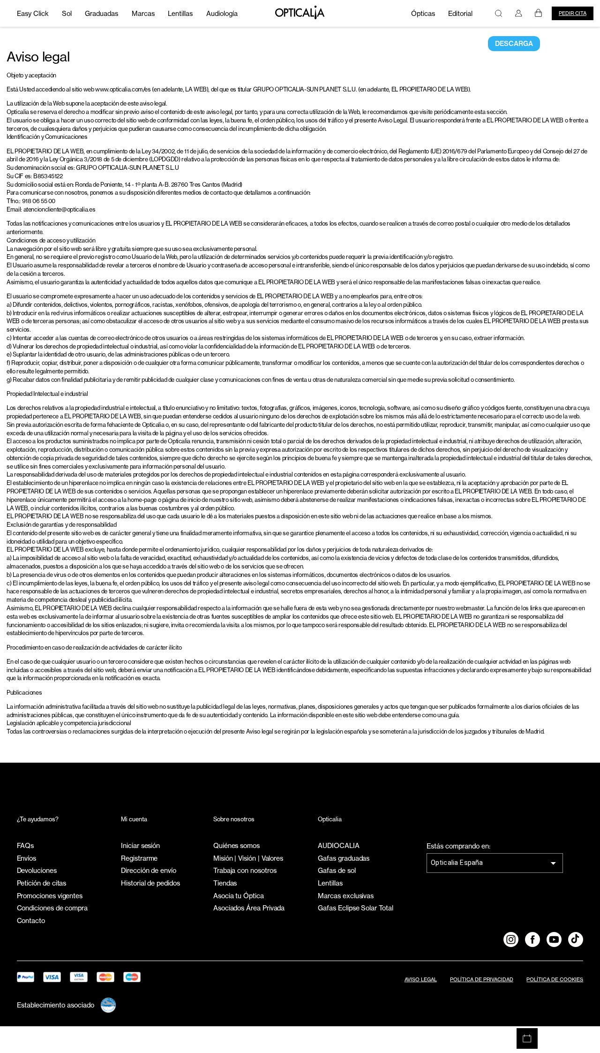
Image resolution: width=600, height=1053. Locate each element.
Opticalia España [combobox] (457, 862)
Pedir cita (572, 13)
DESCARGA (514, 43)
